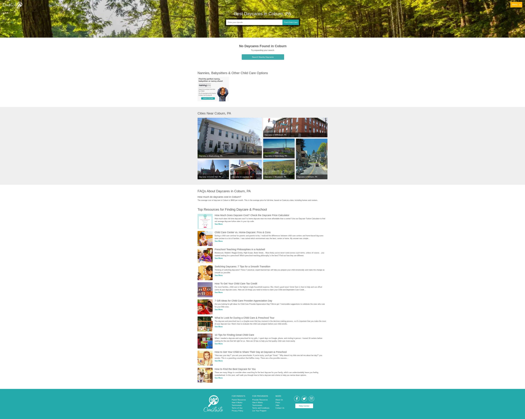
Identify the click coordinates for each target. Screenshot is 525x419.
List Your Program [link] (259, 411)
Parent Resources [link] (239, 400)
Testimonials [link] (237, 405)
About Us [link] (279, 400)
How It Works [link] (237, 402)
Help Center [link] (304, 406)
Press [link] (277, 402)
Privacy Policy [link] (237, 411)
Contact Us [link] (279, 408)
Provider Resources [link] (260, 400)
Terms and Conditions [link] (260, 408)
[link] (12, 4)
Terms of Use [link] (237, 408)
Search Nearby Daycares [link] (263, 57)
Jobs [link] (277, 405)
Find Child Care (291, 22)
